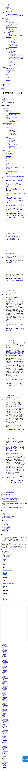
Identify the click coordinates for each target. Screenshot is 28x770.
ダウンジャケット (13, 39)
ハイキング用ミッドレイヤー (16, 58)
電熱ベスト (8, 28)
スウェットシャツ (10, 77)
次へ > (3, 494)
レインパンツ (12, 62)
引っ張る (11, 52)
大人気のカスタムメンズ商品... (15, 205)
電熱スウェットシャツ (11, 27)
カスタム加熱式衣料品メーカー (13, 14)
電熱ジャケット (10, 21)
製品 (4, 98)
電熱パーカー (9, 19)
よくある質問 (9, 11)
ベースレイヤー (10, 34)
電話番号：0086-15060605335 (10, 499)
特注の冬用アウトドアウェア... (15, 198)
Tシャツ (8, 80)
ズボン (7, 78)
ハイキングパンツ (13, 61)
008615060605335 (7, 595)
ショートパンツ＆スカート (15, 64)
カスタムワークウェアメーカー (13, 17)
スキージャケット (13, 44)
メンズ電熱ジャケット (14, 22)
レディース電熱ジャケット (15, 24)
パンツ (7, 60)
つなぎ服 (8, 71)
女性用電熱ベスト (13, 31)
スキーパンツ (12, 65)
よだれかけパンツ (10, 70)
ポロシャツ (8, 74)
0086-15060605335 (7, 570)
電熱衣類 (5, 18)
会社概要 (8, 5)
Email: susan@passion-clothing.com (11, 498)
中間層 (7, 48)
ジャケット (8, 37)
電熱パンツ (8, 25)
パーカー (11, 38)
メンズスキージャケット (12, 547)
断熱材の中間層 (12, 51)
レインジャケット (13, 41)
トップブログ (6, 529)
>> (5, 494)
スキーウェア (13, 546)
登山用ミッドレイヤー (14, 54)
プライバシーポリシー (8, 531)
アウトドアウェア (7, 32)
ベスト (7, 81)
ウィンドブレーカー (13, 45)
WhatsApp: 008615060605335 (10, 501)
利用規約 (5, 530)
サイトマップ (22, 544)
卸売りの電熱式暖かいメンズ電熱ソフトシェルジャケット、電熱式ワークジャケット (15, 448)
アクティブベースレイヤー (15, 35)
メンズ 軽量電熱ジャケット (14, 239)
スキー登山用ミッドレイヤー (16, 55)
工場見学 (8, 7)
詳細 (12, 233)
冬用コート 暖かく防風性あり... (15, 180)
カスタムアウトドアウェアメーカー (14, 15)
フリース (11, 49)
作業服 (5, 67)
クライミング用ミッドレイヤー (16, 57)
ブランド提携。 (10, 8)
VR (7, 10)
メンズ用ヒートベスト (14, 29)
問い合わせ (8, 233)
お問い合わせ (6, 84)
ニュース (5, 82)
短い (7, 75)
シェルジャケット (13, 42)
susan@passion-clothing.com (9, 583)
